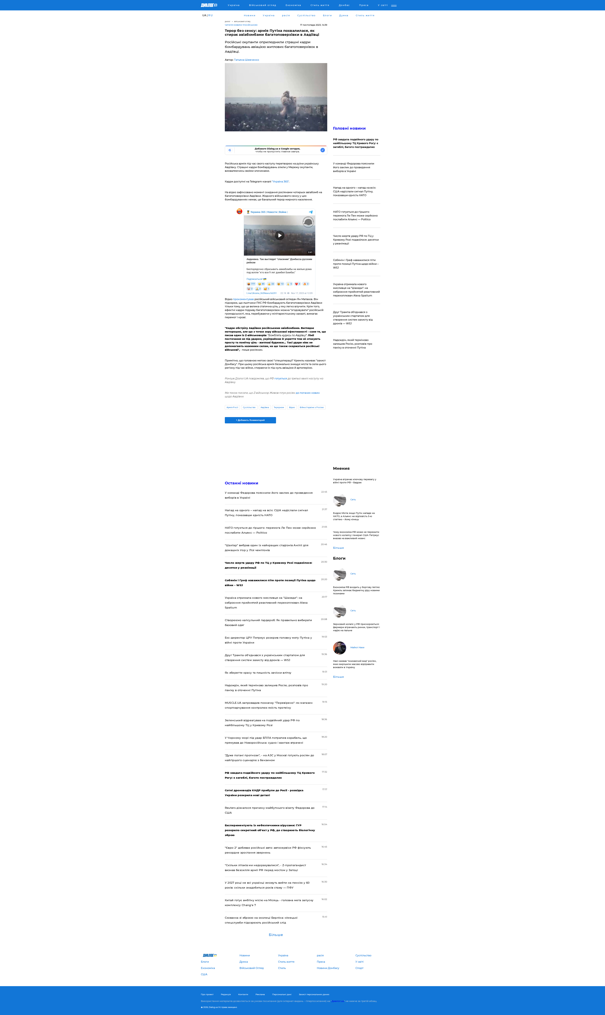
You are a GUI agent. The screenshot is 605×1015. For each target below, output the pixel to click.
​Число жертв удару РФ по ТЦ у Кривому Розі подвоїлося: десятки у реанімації (356, 239)
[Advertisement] (276, 449)
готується (280, 378)
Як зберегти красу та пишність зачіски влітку (258, 672)
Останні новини (241, 483)
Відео (292, 407)
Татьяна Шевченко (246, 59)
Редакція (226, 994)
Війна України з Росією (312, 407)
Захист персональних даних (314, 994)
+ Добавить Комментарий (250, 420)
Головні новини (349, 128)
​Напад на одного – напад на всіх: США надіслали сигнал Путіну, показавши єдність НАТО (354, 191)
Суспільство (249, 407)
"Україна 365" (280, 181)
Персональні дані (281, 994)
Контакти (243, 994)
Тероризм (279, 407)
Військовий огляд (242, 21)
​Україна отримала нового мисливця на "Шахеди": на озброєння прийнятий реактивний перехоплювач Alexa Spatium (266, 602)
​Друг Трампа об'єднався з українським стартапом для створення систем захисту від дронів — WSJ (353, 318)
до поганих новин (308, 392)
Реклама (260, 994)
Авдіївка (265, 407)
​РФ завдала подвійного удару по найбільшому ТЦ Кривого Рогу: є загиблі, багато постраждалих (355, 143)
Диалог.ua (337, 1001)
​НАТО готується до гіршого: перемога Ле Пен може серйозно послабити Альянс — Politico (355, 215)
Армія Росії (232, 407)
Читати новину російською (241, 25)
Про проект (207, 994)
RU (210, 15)
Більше (276, 935)
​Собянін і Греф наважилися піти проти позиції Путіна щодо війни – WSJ (356, 264)
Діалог (227, 21)
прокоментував (243, 299)
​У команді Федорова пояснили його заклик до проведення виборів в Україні (353, 167)
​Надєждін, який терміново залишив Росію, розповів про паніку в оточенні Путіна (352, 344)
